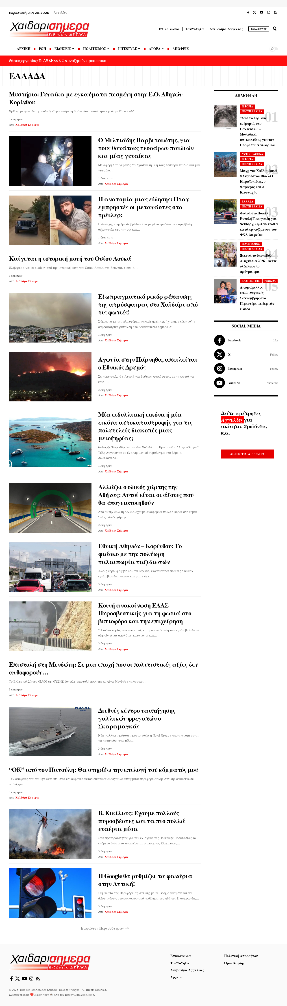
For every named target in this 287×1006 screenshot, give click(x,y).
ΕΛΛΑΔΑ (247, 201)
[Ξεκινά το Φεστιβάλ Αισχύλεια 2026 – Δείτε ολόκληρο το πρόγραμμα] (225, 254)
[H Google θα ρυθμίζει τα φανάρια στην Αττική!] (50, 893)
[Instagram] (268, 12)
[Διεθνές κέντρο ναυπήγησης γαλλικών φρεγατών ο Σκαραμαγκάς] (50, 731)
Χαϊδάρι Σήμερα (27, 124)
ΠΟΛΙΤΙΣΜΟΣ (251, 244)
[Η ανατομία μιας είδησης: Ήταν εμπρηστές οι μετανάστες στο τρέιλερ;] (50, 220)
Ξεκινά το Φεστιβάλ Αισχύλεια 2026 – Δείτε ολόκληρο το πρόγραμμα (258, 263)
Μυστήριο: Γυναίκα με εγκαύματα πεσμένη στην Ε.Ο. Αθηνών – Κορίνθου (98, 98)
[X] (254, 12)
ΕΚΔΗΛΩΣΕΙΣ (251, 281)
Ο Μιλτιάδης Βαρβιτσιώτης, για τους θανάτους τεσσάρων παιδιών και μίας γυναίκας (146, 147)
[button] (274, 29)
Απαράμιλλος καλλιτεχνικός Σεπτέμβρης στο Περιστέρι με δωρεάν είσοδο (257, 298)
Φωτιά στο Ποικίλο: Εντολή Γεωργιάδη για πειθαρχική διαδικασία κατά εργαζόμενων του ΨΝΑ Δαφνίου (259, 223)
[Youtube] (246, 382)
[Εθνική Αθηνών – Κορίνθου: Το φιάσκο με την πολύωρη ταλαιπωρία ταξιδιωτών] (50, 567)
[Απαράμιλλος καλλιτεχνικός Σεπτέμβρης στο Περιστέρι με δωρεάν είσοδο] (225, 291)
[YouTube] (262, 12)
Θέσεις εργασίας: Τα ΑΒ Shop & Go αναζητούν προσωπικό (57, 60)
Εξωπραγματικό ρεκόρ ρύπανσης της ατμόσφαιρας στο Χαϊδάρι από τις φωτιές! (148, 304)
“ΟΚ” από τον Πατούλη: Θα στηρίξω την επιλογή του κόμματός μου (103, 769)
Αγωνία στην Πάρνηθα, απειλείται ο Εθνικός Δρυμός (148, 363)
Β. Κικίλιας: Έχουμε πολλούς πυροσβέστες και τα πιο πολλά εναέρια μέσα (141, 820)
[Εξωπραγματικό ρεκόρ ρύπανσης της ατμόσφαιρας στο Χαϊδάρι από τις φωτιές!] (50, 318)
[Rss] (275, 12)
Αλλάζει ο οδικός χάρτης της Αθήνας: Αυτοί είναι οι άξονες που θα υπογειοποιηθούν (146, 494)
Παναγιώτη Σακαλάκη (79, 995)
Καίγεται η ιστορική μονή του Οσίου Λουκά (70, 258)
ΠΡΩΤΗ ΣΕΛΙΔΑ (252, 111)
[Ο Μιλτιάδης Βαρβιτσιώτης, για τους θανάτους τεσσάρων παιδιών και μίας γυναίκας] (50, 161)
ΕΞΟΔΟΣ (270, 281)
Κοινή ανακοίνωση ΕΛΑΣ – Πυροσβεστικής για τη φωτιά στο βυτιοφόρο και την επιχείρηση (144, 613)
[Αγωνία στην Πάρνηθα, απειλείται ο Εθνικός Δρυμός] (50, 376)
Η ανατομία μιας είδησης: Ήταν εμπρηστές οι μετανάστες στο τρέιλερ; (143, 206)
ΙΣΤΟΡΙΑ (247, 106)
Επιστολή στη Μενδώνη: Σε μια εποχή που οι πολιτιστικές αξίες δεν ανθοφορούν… (103, 668)
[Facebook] (248, 12)
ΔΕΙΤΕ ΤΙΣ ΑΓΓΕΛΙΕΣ (247, 454)
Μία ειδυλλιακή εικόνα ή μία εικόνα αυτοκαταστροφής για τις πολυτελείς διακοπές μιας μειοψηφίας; (145, 426)
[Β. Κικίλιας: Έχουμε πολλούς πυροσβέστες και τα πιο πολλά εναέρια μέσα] (50, 834)
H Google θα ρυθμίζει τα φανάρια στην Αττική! (145, 879)
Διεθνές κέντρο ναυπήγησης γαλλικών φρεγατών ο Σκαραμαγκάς (136, 718)
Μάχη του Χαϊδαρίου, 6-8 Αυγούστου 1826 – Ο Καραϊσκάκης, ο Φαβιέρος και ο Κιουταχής (259, 181)
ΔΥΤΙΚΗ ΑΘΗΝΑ (252, 154)
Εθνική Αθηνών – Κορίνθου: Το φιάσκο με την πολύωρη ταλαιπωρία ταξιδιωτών (140, 553)
